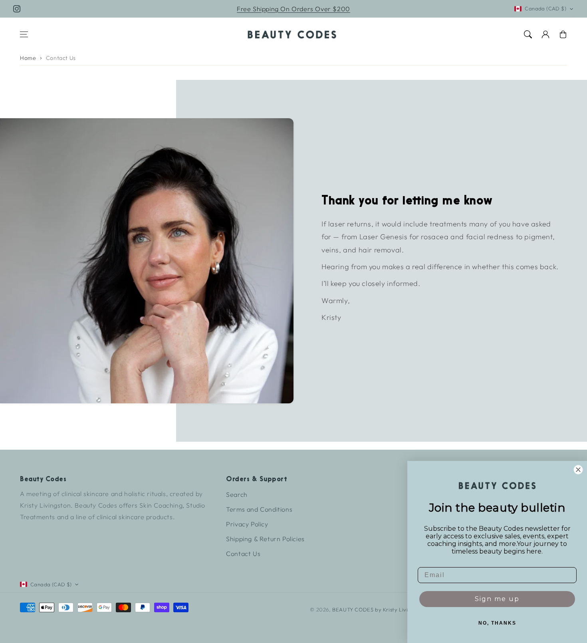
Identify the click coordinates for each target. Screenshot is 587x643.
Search (237, 494)
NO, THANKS (497, 623)
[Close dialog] (578, 469)
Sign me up (497, 599)
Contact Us (61, 58)
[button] (24, 34)
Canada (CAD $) (545, 8)
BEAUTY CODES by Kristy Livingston (378, 609)
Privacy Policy (247, 524)
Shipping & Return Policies (265, 539)
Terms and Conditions (259, 509)
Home (28, 58)
